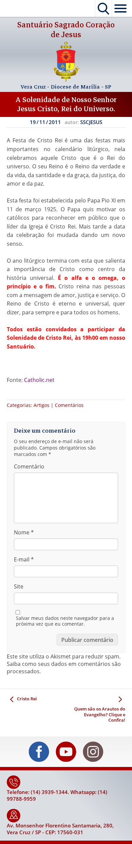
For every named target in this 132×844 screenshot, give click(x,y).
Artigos (41, 405)
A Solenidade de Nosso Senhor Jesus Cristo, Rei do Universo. (66, 104)
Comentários (69, 405)
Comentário (29, 466)
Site (18, 586)
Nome (24, 532)
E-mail (24, 559)
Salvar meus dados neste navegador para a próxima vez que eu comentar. (65, 621)
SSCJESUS (91, 122)
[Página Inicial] (66, 80)
